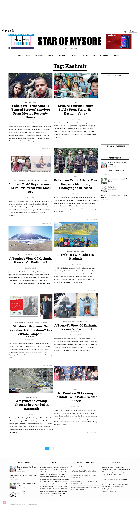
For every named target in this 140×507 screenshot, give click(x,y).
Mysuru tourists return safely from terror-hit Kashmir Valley (75, 109)
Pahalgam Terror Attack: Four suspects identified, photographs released (75, 184)
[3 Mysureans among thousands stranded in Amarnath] (31, 393)
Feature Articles (72, 251)
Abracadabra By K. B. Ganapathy (23, 180)
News (28, 55)
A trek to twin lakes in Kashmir (75, 256)
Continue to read (46, 148)
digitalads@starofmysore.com (120, 484)
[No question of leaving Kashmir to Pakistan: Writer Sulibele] (76, 385)
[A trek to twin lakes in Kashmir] (76, 246)
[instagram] (9, 31)
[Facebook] (3, 31)
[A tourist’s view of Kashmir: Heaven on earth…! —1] (76, 317)
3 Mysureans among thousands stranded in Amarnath (31, 404)
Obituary (74, 55)
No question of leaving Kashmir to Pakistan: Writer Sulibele (75, 397)
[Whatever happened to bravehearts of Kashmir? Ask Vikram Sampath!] (30, 318)
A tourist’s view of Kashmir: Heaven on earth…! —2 (30, 260)
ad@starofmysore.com (116, 486)
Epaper (133, 31)
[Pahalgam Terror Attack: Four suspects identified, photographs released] (76, 172)
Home (20, 55)
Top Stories (32, 102)
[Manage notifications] (4, 502)
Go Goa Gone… (112, 187)
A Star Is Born (81, 467)
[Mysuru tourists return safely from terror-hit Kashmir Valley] (76, 97)
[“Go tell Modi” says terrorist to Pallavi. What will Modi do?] (30, 176)
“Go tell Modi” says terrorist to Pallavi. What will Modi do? (30, 188)
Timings (105, 55)
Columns (62, 55)
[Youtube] (13, 31)
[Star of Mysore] (65, 44)
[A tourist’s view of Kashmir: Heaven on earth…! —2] (30, 250)
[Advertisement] (61, 14)
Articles (51, 55)
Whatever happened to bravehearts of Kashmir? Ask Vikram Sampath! (30, 330)
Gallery (95, 55)
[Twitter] (6, 31)
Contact (116, 55)
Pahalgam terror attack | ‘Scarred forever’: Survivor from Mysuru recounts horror (30, 111)
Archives (85, 55)
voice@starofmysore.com (109, 491)
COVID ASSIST (39, 55)
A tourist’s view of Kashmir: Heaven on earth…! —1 (75, 327)
